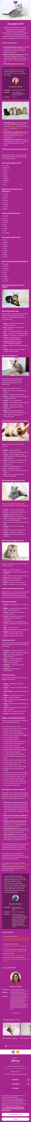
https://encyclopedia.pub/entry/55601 (14, 955)
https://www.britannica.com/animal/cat (15, 951)
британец (13, 126)
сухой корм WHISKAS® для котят (16, 865)
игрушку (12, 825)
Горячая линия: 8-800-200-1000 (15, 1066)
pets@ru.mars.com (15, 1071)
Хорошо (15, 1119)
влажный (23, 868)
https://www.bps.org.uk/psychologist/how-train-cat (16, 946)
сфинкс (6, 128)
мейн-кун (19, 128)
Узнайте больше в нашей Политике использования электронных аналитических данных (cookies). (13, 1108)
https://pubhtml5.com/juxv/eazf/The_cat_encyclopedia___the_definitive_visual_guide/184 (16, 940)
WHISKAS (24, 849)
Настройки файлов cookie (15, 1114)
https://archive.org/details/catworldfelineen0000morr (16, 960)
